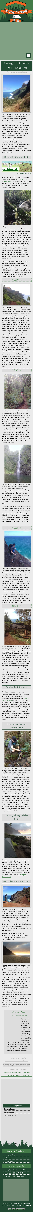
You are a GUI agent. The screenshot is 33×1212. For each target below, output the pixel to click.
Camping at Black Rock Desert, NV (19, 1075)
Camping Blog (10, 1155)
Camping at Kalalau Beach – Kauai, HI (17, 1072)
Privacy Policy (25, 1205)
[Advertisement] (16, 40)
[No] (31, 1207)
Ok (10, 1209)
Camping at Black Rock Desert (15, 1176)
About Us (8, 1158)
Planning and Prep (10, 1115)
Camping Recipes (9, 1109)
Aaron (17, 1058)
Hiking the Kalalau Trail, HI (14, 1173)
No (13, 1209)
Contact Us (9, 1161)
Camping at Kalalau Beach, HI (15, 1170)
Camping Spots (23, 72)
